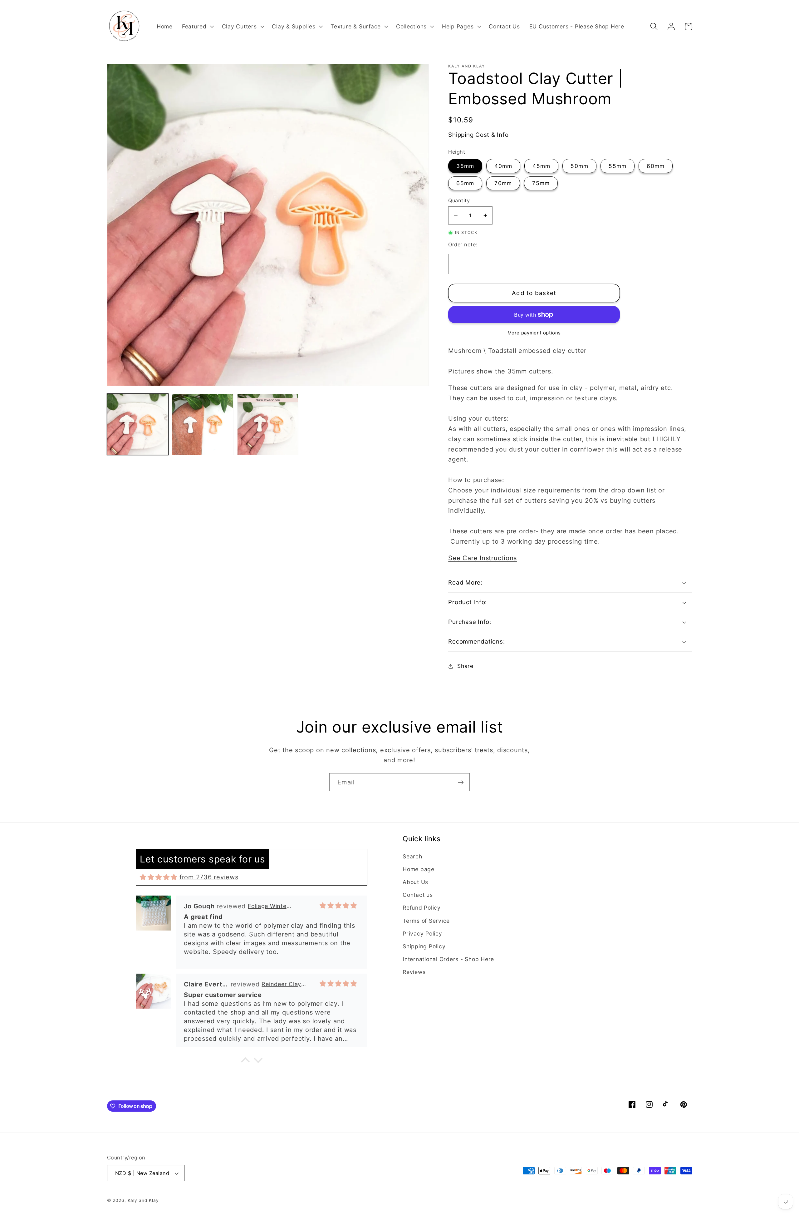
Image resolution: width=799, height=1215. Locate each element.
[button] (197, 26)
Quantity (459, 200)
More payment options (534, 333)
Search (412, 856)
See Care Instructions (482, 558)
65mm (465, 183)
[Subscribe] (460, 782)
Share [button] (465, 666)
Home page (418, 869)
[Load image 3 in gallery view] (267, 424)
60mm (655, 166)
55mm (617, 166)
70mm (503, 183)
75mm (541, 183)
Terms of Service (426, 920)
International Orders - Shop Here (448, 959)
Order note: (462, 244)
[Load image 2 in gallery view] (202, 424)
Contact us (418, 894)
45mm (541, 166)
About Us (415, 882)
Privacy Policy (422, 933)
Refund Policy (422, 907)
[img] (158, 877)
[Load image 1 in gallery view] (137, 424)
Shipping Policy (424, 946)
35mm (465, 166)
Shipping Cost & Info (478, 134)
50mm (579, 166)
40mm (503, 166)
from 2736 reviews (208, 877)
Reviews (414, 972)
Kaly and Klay (143, 1200)
